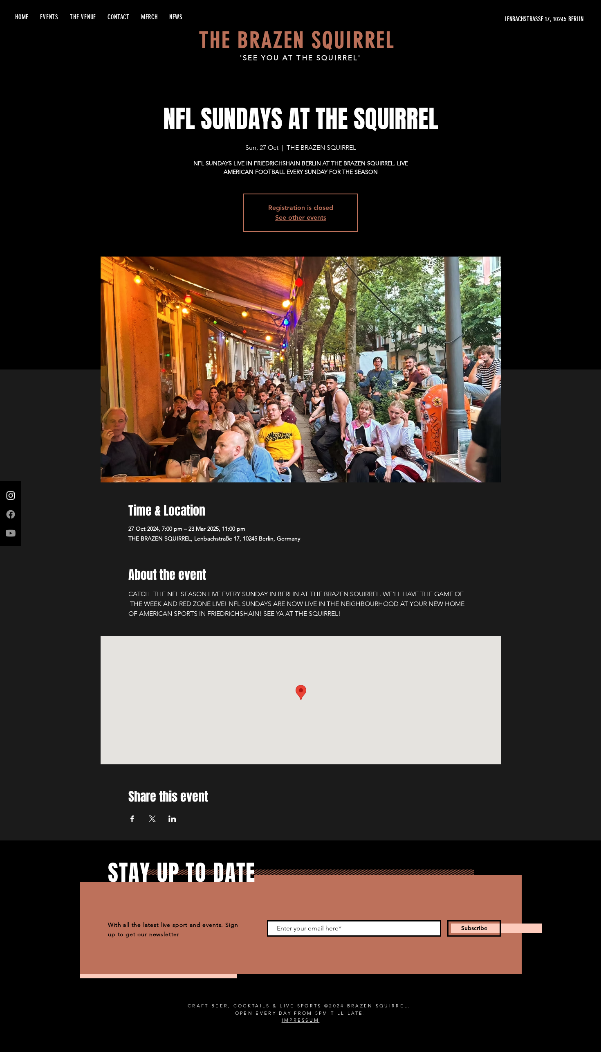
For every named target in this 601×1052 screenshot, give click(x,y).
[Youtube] (10, 533)
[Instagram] (10, 495)
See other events (300, 217)
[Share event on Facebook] (132, 818)
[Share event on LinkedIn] (172, 818)
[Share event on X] (152, 818)
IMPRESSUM (301, 1020)
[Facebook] (10, 514)
